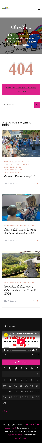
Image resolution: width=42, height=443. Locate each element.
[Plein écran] (37, 352)
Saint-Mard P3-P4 (13, 170)
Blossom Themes (14, 435)
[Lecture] (5, 352)
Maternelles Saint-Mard (16, 162)
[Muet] (33, 352)
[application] (21, 341)
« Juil (5, 411)
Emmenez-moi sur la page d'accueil (21, 89)
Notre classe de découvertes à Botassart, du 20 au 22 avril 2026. (19, 290)
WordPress (20, 438)
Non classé (10, 164)
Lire (34, 183)
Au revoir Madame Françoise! (19, 176)
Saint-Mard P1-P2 (13, 167)
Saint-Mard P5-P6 (13, 172)
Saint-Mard (23, 164)
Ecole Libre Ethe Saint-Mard (22, 8)
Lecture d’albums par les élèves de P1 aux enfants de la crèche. (20, 231)
